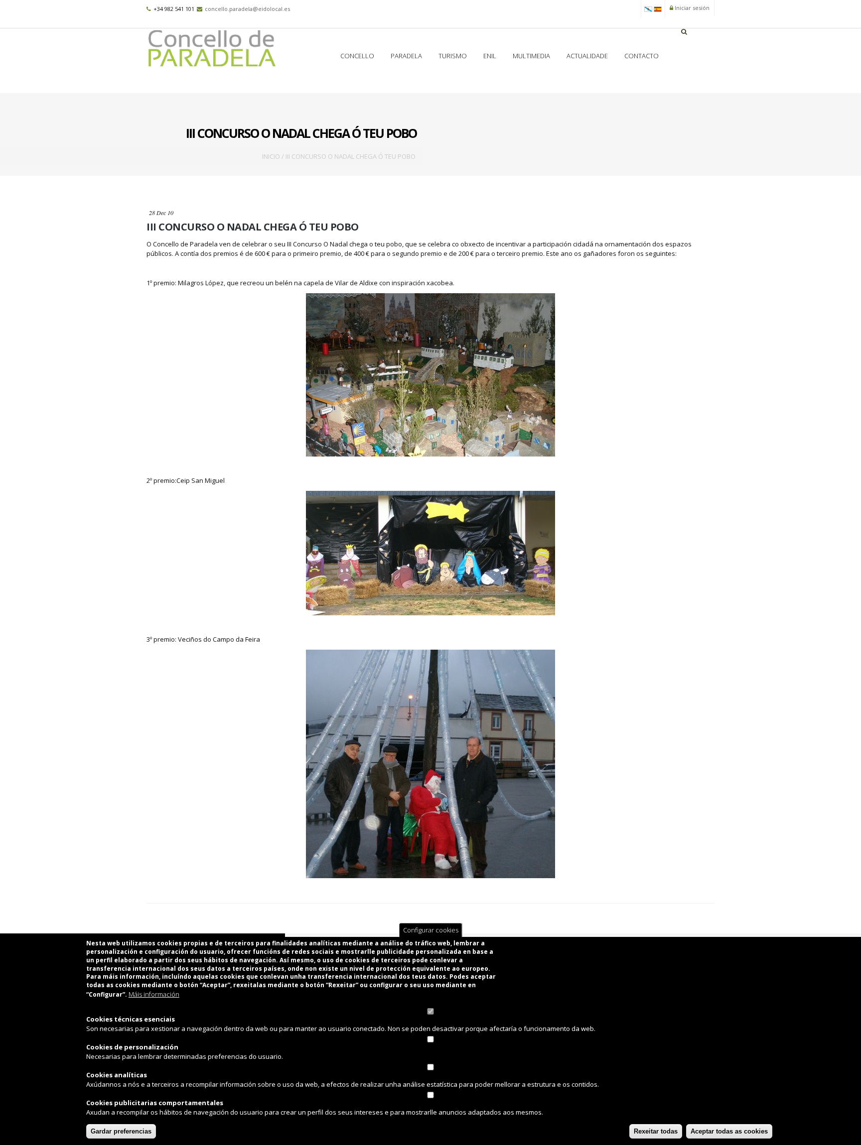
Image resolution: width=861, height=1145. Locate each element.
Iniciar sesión (691, 7)
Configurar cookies (430, 929)
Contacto (641, 55)
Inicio (271, 156)
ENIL (489, 55)
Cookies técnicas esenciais (130, 1019)
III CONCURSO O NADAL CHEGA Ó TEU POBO (252, 226)
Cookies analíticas (116, 1074)
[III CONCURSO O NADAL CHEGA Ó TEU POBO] (648, 8)
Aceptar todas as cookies (729, 1131)
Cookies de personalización (132, 1046)
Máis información (154, 994)
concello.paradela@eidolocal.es (247, 8)
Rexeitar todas (656, 1131)
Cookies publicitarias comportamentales (154, 1102)
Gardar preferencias (121, 1131)
